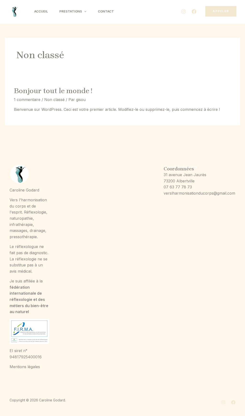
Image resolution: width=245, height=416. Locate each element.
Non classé (54, 99)
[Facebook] (194, 11)
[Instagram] (183, 11)
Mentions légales (25, 366)
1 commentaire (27, 99)
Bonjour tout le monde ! (53, 90)
